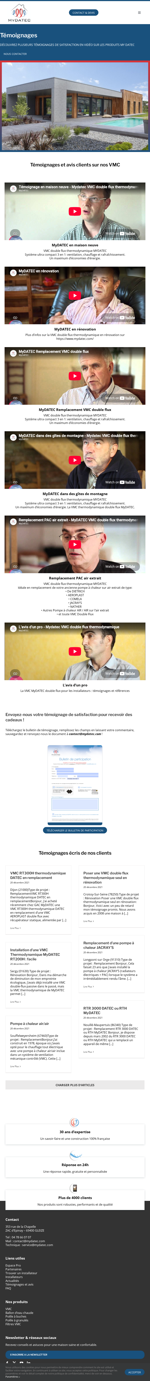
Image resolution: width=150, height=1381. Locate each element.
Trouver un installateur (21, 1273)
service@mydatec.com (37, 1245)
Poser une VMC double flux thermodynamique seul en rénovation (105, 877)
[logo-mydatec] (19, 3)
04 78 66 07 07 (21, 1237)
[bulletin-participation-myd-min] (75, 747)
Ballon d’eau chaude (19, 1313)
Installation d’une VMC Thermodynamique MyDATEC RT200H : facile (35, 954)
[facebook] (7, 1363)
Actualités (12, 1281)
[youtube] (21, 1363)
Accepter (134, 1372)
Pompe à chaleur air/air (29, 1023)
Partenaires (13, 1269)
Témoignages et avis (19, 1284)
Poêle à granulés (16, 1320)
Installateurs (14, 1277)
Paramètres (12, 1376)
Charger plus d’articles (75, 1085)
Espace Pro (13, 1265)
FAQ (8, 1288)
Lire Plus (14, 928)
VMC (8, 1309)
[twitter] (14, 1363)
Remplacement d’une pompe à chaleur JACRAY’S (108, 945)
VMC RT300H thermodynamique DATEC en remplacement (38, 875)
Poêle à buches (15, 1316)
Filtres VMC (13, 1324)
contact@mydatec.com (29, 1241)
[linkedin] (28, 1363)
